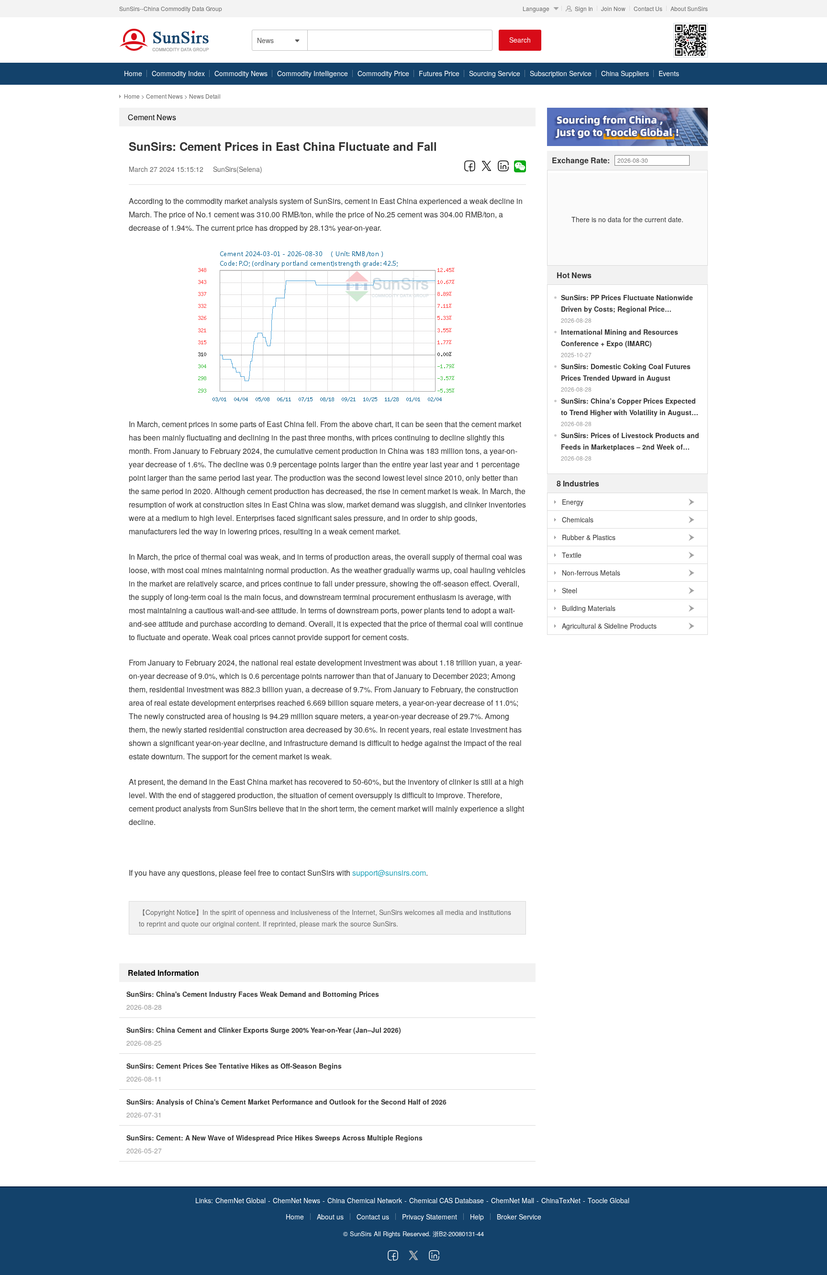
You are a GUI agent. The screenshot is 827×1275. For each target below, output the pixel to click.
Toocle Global (608, 1200)
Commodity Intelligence (312, 73)
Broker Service (519, 1216)
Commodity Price (383, 73)
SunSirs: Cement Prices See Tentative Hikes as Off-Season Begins (234, 1066)
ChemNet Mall (512, 1200)
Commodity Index (178, 73)
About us (330, 1216)
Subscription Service (561, 73)
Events (669, 73)
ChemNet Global (240, 1200)
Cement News (164, 96)
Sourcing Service (494, 73)
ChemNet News (296, 1200)
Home (133, 73)
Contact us (373, 1216)
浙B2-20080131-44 (458, 1233)
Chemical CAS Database (446, 1200)
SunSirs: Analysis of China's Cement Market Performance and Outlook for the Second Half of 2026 (286, 1101)
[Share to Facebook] (470, 165)
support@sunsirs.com (389, 872)
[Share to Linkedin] (503, 165)
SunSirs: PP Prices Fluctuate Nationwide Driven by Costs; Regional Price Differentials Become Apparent (627, 304)
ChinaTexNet (561, 1200)
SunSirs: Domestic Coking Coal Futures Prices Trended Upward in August (626, 372)
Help (477, 1216)
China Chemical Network (364, 1200)
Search (520, 40)
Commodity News (241, 73)
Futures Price (439, 73)
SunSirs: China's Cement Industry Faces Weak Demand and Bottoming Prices (252, 994)
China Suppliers (625, 73)
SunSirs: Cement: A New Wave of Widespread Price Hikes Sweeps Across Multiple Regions (274, 1137)
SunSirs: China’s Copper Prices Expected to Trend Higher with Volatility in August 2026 (628, 407)
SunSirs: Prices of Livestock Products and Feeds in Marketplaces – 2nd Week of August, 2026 (630, 441)
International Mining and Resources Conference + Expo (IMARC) (619, 337)
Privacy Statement (429, 1216)
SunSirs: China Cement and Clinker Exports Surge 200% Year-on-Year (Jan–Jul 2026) (263, 1030)
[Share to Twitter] (486, 165)
